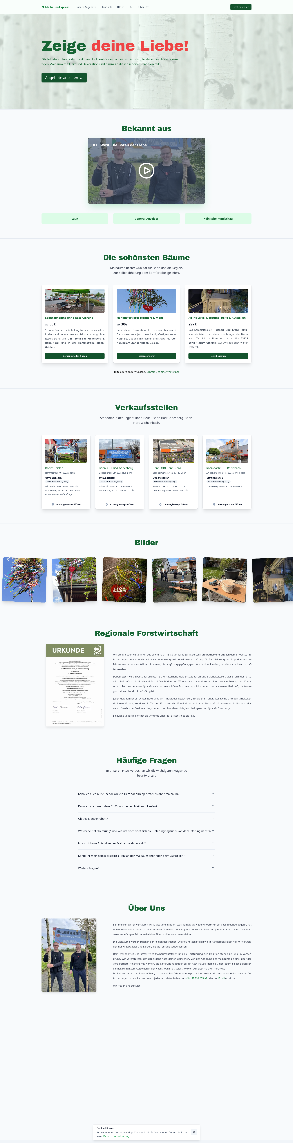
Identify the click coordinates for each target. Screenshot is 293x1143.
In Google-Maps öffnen (68, 504)
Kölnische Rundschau (218, 218)
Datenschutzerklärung (116, 1136)
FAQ (131, 7)
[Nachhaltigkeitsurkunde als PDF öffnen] (75, 685)
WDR (75, 218)
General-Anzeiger (146, 218)
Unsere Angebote (86, 7)
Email (221, 978)
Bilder (120, 7)
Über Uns (143, 7)
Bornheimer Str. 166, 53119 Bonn (169, 472)
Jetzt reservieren (146, 355)
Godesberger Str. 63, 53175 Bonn (115, 472)
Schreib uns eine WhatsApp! (163, 372)
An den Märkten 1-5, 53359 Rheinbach (226, 472)
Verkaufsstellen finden (75, 355)
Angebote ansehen (61, 77)
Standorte (106, 7)
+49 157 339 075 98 (196, 978)
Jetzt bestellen (218, 355)
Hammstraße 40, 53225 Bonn (60, 472)
